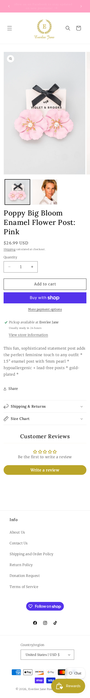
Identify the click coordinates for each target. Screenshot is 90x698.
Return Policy (21, 565)
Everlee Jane (37, 689)
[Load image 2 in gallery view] (45, 192)
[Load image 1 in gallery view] (17, 192)
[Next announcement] (81, 6)
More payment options (45, 309)
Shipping (10, 249)
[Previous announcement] (9, 6)
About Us (17, 532)
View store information (28, 335)
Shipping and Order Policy (32, 554)
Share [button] (13, 388)
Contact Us (19, 543)
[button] (9, 28)
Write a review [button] (44, 470)
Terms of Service (24, 587)
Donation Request (25, 576)
